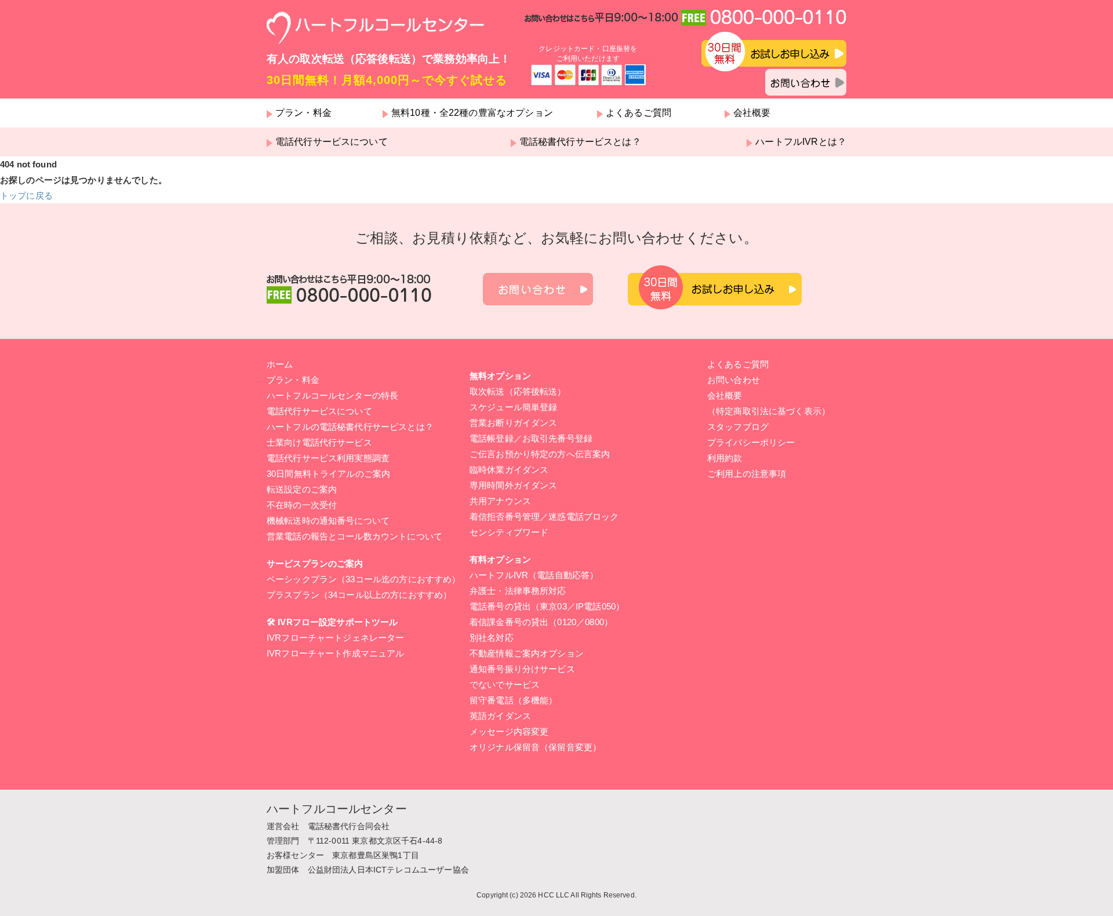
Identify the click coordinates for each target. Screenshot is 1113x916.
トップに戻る (26, 195)
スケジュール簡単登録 (514, 407)
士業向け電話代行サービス (319, 442)
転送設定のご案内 (302, 489)
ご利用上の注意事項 (746, 474)
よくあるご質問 (638, 113)
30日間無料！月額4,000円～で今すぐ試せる (387, 80)
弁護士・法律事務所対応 (518, 591)
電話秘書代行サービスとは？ (580, 142)
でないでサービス (505, 684)
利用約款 (725, 458)
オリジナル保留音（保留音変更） (535, 747)
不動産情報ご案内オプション (527, 653)
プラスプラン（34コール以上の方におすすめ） (359, 595)
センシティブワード (509, 532)
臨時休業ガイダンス (509, 470)
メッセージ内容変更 (509, 731)
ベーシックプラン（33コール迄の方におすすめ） (363, 579)
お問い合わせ (733, 380)
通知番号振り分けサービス (522, 669)
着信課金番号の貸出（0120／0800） (541, 622)
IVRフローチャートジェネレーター (336, 638)
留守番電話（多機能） (514, 700)
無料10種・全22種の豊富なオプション (472, 113)
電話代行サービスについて (331, 142)
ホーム (280, 364)
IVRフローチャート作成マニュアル (336, 653)
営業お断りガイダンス (514, 423)
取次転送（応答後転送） (518, 391)
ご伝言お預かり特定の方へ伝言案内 (540, 454)
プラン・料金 (303, 113)
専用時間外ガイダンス (514, 485)
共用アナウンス (500, 501)
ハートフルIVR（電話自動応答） (534, 575)
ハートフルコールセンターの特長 (332, 395)
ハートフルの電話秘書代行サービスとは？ (350, 427)
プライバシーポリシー (751, 442)
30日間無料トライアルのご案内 (328, 474)
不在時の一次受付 (302, 505)
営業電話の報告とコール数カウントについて (354, 536)
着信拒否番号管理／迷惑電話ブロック (544, 516)
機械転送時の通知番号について (328, 520)
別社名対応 (492, 638)
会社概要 (752, 113)
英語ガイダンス (500, 716)
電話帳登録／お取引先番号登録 (531, 438)
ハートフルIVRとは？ (800, 142)
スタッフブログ (738, 427)
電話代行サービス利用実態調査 (328, 458)
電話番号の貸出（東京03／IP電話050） (547, 606)
